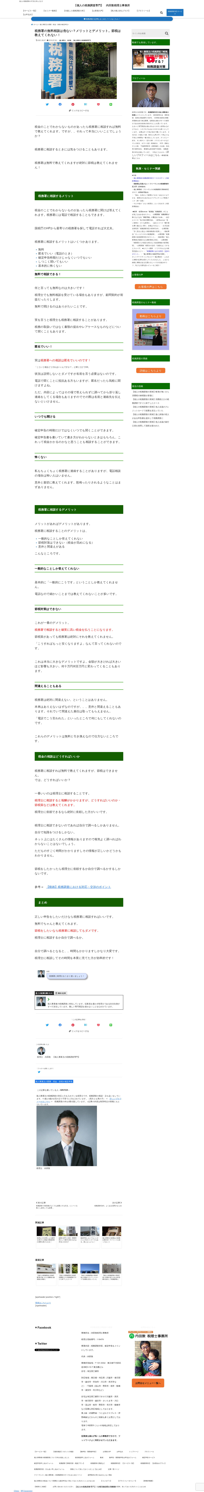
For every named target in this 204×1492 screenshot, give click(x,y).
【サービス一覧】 (29, 10)
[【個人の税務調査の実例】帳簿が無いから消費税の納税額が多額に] (46, 1271)
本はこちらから (159, 152)
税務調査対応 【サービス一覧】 (123, 1463)
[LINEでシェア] (111, 104)
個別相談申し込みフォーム (84, 1457)
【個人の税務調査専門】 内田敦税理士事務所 (102, 5)
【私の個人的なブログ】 (120, 10)
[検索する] (166, 33)
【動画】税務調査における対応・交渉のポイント (78, 887)
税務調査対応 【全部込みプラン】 (153, 1463)
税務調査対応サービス (175, 12)
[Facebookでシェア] (60, 104)
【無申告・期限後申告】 (88, 1451)
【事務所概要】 (148, 1481)
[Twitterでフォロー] (39, 1072)
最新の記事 (62, 993)
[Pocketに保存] (98, 104)
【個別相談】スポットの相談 (63, 1451)
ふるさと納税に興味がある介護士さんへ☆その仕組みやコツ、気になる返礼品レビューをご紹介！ (150, 262)
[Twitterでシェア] (47, 104)
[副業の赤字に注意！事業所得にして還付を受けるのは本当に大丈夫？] (68, 1233)
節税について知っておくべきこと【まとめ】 (86, 1469)
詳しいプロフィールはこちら (150, 153)
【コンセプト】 (106, 1481)
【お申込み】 (27, 14)
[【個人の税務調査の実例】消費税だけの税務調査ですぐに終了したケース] (68, 1271)
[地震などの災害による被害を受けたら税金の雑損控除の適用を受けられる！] (46, 1233)
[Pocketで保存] (98, 1025)
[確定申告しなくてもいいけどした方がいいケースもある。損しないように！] (89, 1233)
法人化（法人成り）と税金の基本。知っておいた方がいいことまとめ (121, 1486)
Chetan (16, 1491)
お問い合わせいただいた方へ (63, 1486)
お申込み (120, 1451)
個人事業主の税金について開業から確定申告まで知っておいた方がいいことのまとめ (64, 1481)
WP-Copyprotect (26, 1491)
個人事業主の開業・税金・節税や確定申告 (54, 1081)
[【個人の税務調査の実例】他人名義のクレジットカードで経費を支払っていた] (89, 1271)
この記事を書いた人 (45, 993)
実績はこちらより (43, 1302)
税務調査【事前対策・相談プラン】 (72, 1463)
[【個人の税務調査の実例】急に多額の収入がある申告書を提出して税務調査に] (111, 1271)
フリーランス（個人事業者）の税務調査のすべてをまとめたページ (58, 1475)
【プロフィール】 (143, 10)
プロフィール (149, 1451)
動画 (101, 1457)
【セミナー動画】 (50, 10)
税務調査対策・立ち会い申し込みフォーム (49, 1469)
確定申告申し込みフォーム (43, 1463)
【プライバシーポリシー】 (127, 1481)
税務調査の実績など (98, 1463)
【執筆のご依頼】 (40, 1486)
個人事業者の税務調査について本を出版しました (51, 1457)
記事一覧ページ (113, 1469)
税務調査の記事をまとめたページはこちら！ (102, 19)
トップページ (134, 1451)
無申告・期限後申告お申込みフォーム (122, 1457)
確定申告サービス (148, 1457)
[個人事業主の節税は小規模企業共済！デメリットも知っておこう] (111, 1235)
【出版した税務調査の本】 (74, 10)
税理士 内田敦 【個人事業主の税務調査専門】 (77, 40)
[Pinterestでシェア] (73, 104)
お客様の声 (107, 1451)
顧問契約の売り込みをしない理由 (100, 1475)
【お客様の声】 (97, 10)
